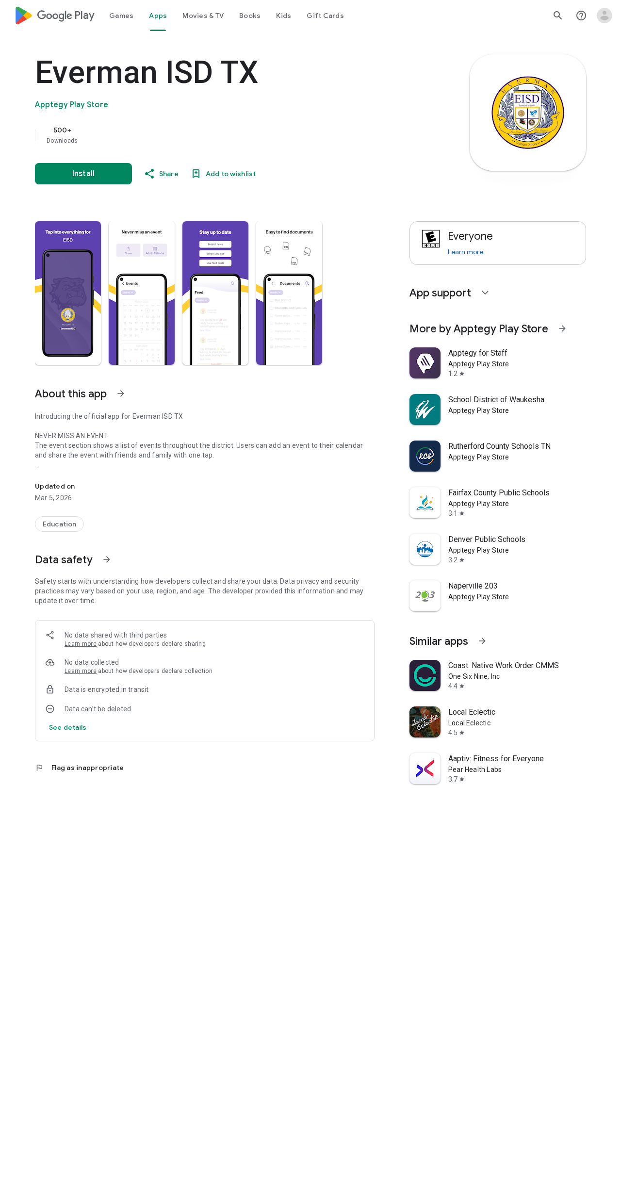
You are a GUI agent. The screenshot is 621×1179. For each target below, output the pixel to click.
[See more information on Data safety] (106, 559)
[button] (68, 293)
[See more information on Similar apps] (482, 641)
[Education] (59, 524)
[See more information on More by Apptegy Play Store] (562, 328)
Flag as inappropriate (79, 767)
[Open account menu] (604, 15)
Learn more (81, 643)
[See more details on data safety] (68, 727)
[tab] (121, 15)
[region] (229, 135)
